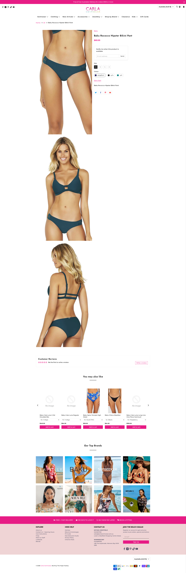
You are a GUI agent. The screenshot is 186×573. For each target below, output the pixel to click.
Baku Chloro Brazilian (113, 415)
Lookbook (39, 539)
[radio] (95, 67)
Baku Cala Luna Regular (70, 415)
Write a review (141, 363)
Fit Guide (68, 534)
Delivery (67, 530)
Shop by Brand (111, 17)
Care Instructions (41, 534)
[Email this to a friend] (110, 92)
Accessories (83, 17)
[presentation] (37, 405)
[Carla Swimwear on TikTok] (11, 7)
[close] (184, 2)
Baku (96, 31)
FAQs (37, 536)
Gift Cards (144, 17)
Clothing (54, 17)
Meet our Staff (40, 537)
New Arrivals (68, 17)
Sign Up (136, 542)
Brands (38, 541)
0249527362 (97, 532)
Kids (134, 17)
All (44, 22)
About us (39, 530)
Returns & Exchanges (72, 532)
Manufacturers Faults (72, 536)
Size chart (97, 80)
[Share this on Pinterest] (105, 92)
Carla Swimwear (46, 565)
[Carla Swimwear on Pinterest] (8, 7)
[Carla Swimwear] (93, 9)
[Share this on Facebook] (100, 92)
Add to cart (50, 427)
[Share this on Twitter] (96, 92)
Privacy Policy (69, 537)
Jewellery (96, 17)
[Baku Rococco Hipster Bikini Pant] (64, 82)
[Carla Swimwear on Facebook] (3, 7)
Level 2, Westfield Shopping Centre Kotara (107, 536)
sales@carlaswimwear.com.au (103, 534)
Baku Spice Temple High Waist (92, 416)
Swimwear (41, 17)
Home (38, 22)
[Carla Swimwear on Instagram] (6, 7)
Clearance (126, 17)
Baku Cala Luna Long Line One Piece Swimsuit (136, 416)
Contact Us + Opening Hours (45, 532)
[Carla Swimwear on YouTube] (14, 7)
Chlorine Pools (69, 539)
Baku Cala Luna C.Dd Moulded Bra (47, 416)
